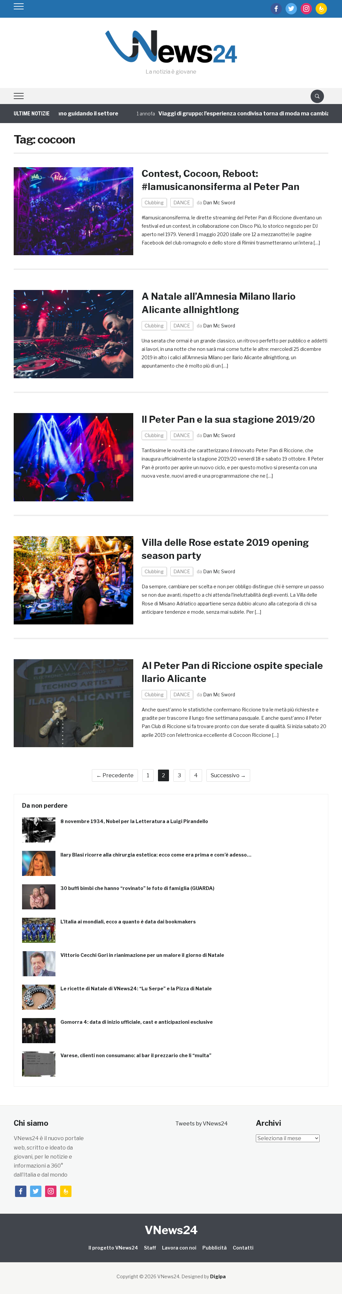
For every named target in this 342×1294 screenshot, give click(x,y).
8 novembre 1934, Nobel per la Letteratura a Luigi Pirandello (134, 821)
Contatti (243, 1248)
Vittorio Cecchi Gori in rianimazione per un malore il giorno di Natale (142, 955)
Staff (150, 1248)
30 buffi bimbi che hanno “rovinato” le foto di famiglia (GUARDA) (137, 888)
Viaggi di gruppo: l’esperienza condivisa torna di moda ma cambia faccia (234, 113)
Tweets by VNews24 (201, 1123)
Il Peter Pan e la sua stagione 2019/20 (228, 419)
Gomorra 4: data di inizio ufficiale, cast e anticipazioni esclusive (136, 1022)
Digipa (218, 1276)
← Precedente (115, 775)
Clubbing (154, 202)
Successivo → (228, 775)
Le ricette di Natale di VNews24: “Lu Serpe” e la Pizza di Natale (136, 988)
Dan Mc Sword (219, 202)
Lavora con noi (179, 1248)
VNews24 (171, 1230)
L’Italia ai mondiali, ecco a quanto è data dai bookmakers (128, 921)
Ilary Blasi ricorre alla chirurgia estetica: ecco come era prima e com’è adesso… (155, 855)
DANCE (181, 202)
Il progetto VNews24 (113, 1248)
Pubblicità (214, 1248)
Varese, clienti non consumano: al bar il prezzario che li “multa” (135, 1055)
